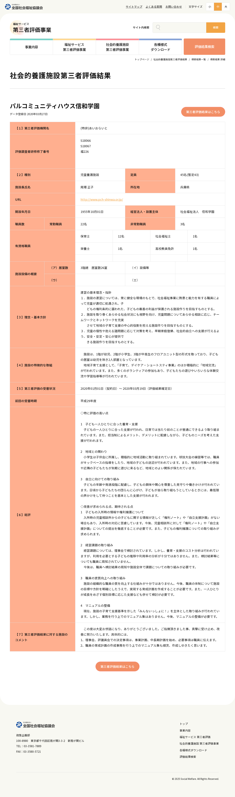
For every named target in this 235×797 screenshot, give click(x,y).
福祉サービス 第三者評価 (195, 737)
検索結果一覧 (198, 59)
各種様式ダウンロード (193, 750)
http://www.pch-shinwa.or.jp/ (102, 199)
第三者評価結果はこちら (203, 111)
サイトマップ (134, 6)
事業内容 (185, 730)
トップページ (142, 59)
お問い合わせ (173, 6)
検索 (215, 27)
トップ (184, 724)
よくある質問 (154, 6)
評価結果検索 (204, 46)
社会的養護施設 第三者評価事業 (199, 743)
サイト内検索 (141, 27)
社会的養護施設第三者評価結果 (170, 59)
